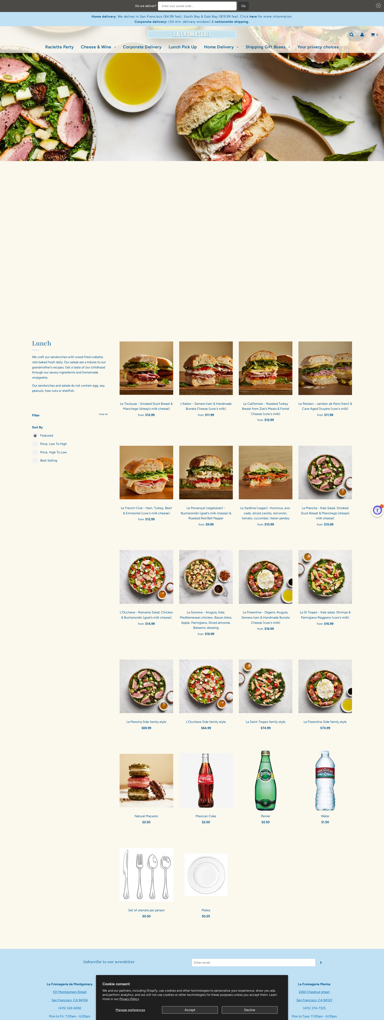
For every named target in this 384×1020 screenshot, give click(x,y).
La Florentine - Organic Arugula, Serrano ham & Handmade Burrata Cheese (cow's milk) (265, 617)
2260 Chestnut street (314, 992)
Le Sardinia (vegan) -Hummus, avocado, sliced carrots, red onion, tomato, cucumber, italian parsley (265, 513)
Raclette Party (59, 46)
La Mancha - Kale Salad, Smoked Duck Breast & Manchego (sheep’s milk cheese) (325, 513)
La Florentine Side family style (325, 722)
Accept (190, 1010)
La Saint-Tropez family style (265, 722)
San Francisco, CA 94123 (314, 1000)
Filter (36, 415)
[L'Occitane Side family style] (206, 686)
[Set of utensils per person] (146, 875)
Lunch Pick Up (183, 46)
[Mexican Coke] (206, 781)
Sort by (37, 427)
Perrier (265, 816)
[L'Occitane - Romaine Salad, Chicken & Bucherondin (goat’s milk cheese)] (146, 577)
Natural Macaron (146, 816)
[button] (377, 6)
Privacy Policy (129, 999)
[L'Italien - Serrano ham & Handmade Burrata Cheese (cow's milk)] (206, 368)
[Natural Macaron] (146, 781)
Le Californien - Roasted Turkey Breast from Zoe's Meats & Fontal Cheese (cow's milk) (265, 409)
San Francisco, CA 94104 (70, 1000)
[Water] (325, 781)
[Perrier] (265, 781)
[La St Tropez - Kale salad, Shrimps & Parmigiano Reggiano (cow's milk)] (325, 577)
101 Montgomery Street (70, 992)
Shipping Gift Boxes (266, 46)
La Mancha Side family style (146, 722)
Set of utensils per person (146, 910)
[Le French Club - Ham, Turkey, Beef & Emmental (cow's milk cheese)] (146, 473)
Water (325, 816)
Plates (206, 910)
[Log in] (362, 34)
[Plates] (206, 875)
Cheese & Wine (96, 46)
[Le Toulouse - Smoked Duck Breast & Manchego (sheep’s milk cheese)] (146, 368)
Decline (249, 1010)
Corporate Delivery (142, 46)
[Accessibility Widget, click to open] (377, 510)
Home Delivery (219, 46)
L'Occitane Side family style (206, 722)
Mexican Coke (206, 816)
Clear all (103, 414)
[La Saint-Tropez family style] (265, 686)
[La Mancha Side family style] (146, 686)
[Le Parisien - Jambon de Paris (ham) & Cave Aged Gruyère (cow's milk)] (325, 368)
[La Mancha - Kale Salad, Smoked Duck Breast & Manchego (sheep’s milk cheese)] (325, 473)
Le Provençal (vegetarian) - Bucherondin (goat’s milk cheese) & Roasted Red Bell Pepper (206, 513)
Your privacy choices (318, 46)
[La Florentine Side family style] (325, 686)
